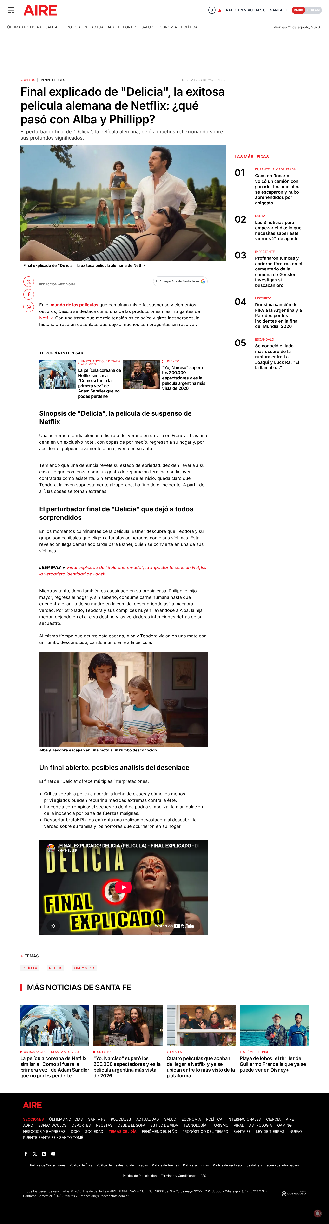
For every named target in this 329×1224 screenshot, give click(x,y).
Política (189, 27)
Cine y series (84, 968)
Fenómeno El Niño (159, 1131)
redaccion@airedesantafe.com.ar (105, 1196)
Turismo (220, 1125)
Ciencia (273, 1119)
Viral (239, 1125)
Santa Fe (54, 27)
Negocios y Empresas (44, 1131)
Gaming (284, 1125)
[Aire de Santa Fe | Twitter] (34, 1153)
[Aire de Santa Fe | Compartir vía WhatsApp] (28, 307)
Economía (167, 27)
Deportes (127, 27)
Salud (147, 27)
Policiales (77, 27)
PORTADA (27, 80)
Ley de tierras (270, 1131)
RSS (203, 1175)
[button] (11, 10)
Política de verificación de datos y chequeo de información (256, 1165)
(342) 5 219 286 (65, 1196)
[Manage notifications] (318, 1213)
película (30, 968)
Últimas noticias (24, 27)
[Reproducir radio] (212, 10)
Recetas (104, 1125)
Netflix (46, 317)
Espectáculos (52, 1125)
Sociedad (94, 1131)
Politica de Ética (81, 1165)
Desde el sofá (53, 80)
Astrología (260, 1125)
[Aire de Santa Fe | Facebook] (25, 1153)
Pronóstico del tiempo (205, 1131)
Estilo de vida (164, 1125)
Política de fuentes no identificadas (122, 1165)
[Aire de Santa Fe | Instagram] (44, 1153)
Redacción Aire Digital (58, 284)
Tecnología (194, 1125)
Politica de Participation (140, 1175)
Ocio (75, 1131)
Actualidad (102, 27)
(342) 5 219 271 (253, 1191)
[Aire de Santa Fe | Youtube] (53, 1153)
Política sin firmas (196, 1165)
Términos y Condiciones (178, 1175)
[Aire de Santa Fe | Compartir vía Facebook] (28, 294)
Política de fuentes (165, 1165)
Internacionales (244, 1119)
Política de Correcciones (48, 1165)
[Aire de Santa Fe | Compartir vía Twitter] (28, 281)
